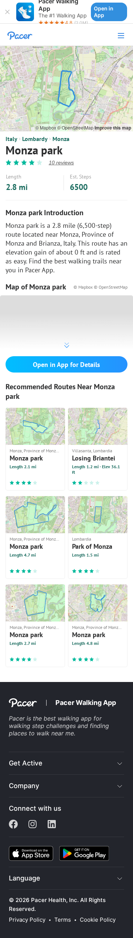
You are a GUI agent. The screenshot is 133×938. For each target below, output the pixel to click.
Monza (60, 138)
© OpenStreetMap (76, 127)
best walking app (68, 718)
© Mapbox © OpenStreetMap (100, 287)
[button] (7, 11)
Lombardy (35, 138)
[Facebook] (13, 825)
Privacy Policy (27, 919)
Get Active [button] (25, 763)
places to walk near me (41, 733)
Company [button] (24, 786)
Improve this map (113, 127)
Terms (62, 919)
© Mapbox (46, 127)
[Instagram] (32, 825)
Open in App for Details (66, 364)
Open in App (103, 11)
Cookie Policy (98, 919)
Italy (11, 138)
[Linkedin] (51, 825)
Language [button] (24, 878)
